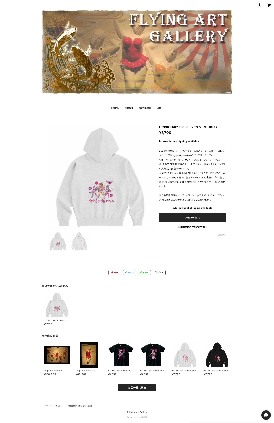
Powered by (133, 417)
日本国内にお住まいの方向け (192, 227)
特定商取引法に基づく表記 (80, 406)
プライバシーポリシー (53, 406)
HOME (115, 108)
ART (160, 108)
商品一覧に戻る (137, 387)
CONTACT (145, 108)
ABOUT (129, 108)
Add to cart (192, 217)
